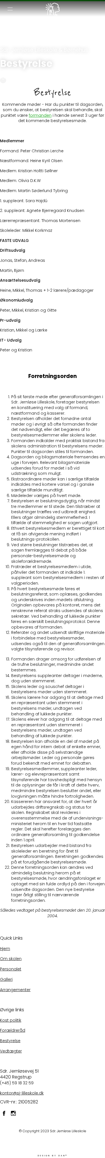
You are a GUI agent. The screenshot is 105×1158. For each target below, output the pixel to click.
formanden (40, 115)
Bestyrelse (10, 1040)
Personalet (10, 969)
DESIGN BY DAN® (52, 1155)
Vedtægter (11, 1051)
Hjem (5, 948)
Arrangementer (15, 990)
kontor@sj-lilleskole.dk (22, 1093)
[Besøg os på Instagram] (13, 1114)
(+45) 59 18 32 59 (17, 1083)
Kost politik (10, 1020)
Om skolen (11, 958)
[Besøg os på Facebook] (4, 1114)
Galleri (6, 979)
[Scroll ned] (3, 80)
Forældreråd (12, 1030)
